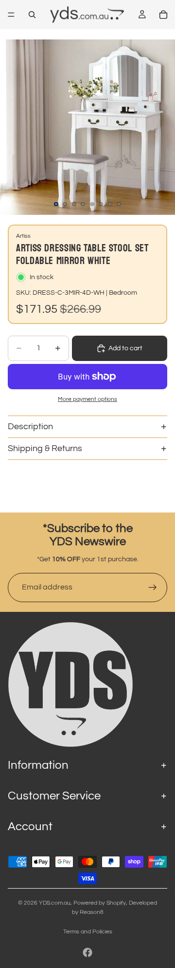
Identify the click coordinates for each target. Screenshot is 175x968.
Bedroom (123, 292)
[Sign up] (152, 587)
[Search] (32, 14)
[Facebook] (87, 952)
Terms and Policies (87, 932)
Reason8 (92, 912)
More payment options (87, 399)
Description (30, 426)
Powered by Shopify (99, 903)
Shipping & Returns (45, 448)
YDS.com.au (54, 903)
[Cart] (163, 14)
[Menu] (11, 14)
